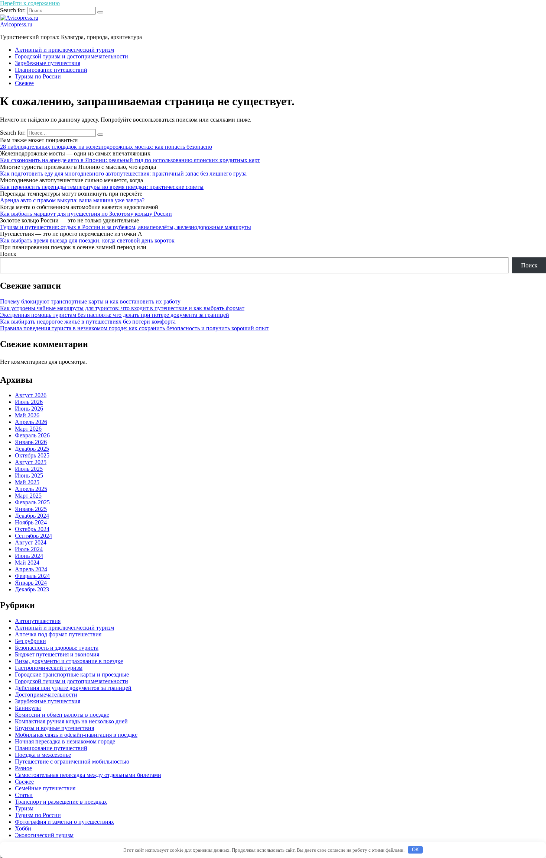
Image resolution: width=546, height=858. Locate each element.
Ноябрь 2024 (31, 522)
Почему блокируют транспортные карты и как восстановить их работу (90, 301)
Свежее (24, 83)
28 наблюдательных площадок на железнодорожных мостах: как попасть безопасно (106, 147)
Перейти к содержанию (30, 3)
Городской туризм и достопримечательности (71, 56)
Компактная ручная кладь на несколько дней (71, 721)
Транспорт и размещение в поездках (61, 801)
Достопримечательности (46, 694)
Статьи (24, 795)
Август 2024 (30, 542)
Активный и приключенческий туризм (64, 49)
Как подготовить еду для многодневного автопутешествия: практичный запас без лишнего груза (123, 173)
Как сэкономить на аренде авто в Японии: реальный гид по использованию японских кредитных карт (130, 160)
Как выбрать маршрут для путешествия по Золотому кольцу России (86, 214)
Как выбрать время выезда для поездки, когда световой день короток (87, 240)
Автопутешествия (38, 621)
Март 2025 (28, 495)
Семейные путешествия (45, 788)
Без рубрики (30, 641)
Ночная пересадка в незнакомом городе (65, 741)
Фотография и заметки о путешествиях (64, 822)
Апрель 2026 (31, 422)
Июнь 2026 (29, 408)
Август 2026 (30, 395)
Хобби (23, 828)
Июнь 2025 (29, 475)
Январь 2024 (31, 582)
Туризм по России (38, 76)
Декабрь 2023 (32, 589)
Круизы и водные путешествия (54, 728)
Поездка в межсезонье (43, 755)
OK (415, 849)
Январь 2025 (31, 509)
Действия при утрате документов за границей (73, 688)
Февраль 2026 (32, 435)
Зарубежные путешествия (47, 63)
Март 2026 (28, 428)
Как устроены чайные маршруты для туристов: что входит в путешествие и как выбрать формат (122, 308)
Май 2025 (27, 482)
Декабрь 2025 (32, 449)
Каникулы (28, 708)
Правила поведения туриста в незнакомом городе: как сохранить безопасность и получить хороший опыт (134, 328)
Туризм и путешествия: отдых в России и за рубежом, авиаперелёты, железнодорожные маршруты (125, 227)
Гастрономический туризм (48, 668)
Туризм (24, 808)
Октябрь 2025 (32, 455)
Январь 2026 (31, 442)
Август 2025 (30, 462)
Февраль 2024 (32, 576)
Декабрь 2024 (32, 515)
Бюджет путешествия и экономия (57, 654)
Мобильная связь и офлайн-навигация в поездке (76, 735)
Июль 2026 (29, 402)
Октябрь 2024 (32, 529)
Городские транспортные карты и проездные (72, 674)
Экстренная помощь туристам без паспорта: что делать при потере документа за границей (114, 315)
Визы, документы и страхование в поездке (69, 661)
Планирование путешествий (51, 70)
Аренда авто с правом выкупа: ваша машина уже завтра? (72, 200)
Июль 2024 (29, 549)
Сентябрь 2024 (33, 536)
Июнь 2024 (29, 556)
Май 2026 (27, 415)
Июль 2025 (29, 469)
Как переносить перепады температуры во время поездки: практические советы (102, 187)
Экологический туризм (44, 835)
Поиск (8, 254)
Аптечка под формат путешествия (58, 634)
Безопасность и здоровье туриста (56, 648)
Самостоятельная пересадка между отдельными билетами (88, 775)
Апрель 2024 (31, 569)
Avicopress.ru (16, 24)
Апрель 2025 (31, 489)
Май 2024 (27, 562)
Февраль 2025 (32, 502)
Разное (23, 768)
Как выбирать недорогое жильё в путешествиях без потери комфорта (88, 321)
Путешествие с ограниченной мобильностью (72, 761)
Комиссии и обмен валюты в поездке (62, 714)
